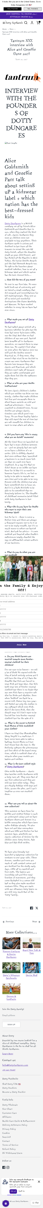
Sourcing (6, 1137)
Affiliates (6, 1117)
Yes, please (12, 9)
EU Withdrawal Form (12, 1153)
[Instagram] (7, 1167)
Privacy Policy (9, 1129)
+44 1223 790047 (8, 1070)
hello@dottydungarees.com (15, 1065)
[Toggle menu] (2, 22)
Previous (9, 921)
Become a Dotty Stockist (13, 1092)
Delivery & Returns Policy (14, 1125)
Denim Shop (32, 975)
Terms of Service (10, 1145)
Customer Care (9, 1113)
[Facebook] (3, 1167)
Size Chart (7, 1109)
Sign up (11, 1025)
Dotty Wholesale (10, 1105)
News (12, 29)
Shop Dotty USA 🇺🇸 (11, 1084)
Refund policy (9, 1149)
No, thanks (33, 9)
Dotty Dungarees (13, 223)
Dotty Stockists (9, 1088)
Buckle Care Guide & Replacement (18, 1121)
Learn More (7, 1054)
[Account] (32, 21)
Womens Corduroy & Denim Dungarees (11, 954)
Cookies (6, 1133)
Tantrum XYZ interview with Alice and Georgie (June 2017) (19, 33)
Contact (6, 1141)
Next (35, 921)
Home (4, 29)
